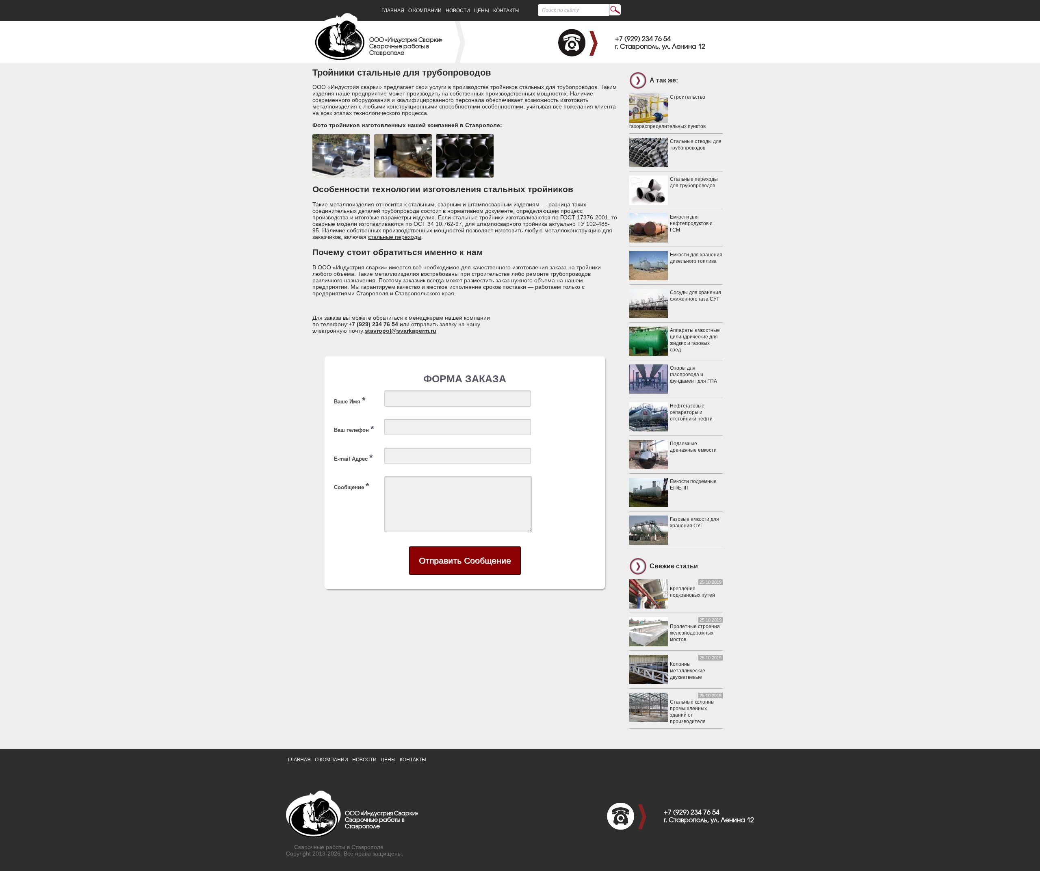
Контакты (506, 10)
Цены (481, 10)
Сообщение (351, 486)
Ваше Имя (350, 400)
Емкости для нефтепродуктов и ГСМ (691, 223)
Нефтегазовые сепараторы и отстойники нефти (691, 412)
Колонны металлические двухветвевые (687, 670)
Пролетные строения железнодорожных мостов (695, 633)
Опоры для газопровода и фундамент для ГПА (693, 374)
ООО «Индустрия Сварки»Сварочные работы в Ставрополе (405, 47)
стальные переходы (394, 237)
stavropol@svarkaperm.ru (400, 330)
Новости (458, 10)
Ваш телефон (354, 429)
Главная (392, 10)
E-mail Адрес (353, 458)
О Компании (425, 10)
